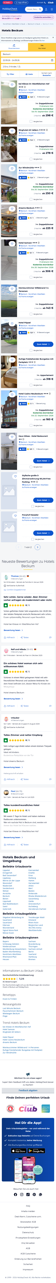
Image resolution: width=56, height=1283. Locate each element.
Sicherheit (28, 1264)
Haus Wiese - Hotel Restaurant (33, 436)
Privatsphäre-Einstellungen (28, 1238)
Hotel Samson (25, 243)
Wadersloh (7, 885)
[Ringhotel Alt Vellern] (9, 144)
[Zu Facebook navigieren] (15, 1194)
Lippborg (7, 878)
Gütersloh (7, 909)
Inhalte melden (28, 1211)
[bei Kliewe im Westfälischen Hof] (9, 102)
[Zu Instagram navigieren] (22, 1194)
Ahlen (31, 885)
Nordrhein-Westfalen (12, 954)
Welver (6, 891)
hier (43, 40)
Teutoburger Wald (36, 917)
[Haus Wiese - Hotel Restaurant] (9, 451)
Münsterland (8, 927)
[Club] (17, 18)
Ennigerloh (7, 873)
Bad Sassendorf (9, 875)
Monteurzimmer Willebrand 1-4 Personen (21, 1047)
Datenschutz (28, 1232)
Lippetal (6, 870)
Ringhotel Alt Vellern (29, 130)
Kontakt (40, 2)
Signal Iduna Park (10, 930)
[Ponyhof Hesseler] (9, 527)
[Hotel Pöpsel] (9, 336)
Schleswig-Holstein (11, 944)
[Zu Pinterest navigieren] (34, 1194)
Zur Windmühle (26, 168)
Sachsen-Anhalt (35, 949)
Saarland (32, 954)
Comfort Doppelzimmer (16, 590)
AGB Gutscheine (28, 1254)
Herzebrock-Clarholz (37, 909)
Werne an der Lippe (11, 880)
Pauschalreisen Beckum (13, 1011)
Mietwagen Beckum (11, 1013)
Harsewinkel (34, 883)
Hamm (31, 880)
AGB (28, 1248)
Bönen (5, 898)
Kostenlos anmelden (42, 17)
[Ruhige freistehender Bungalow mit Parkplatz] (9, 372)
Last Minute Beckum (11, 1008)
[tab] (14, 47)
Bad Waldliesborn (10, 904)
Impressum (28, 1269)
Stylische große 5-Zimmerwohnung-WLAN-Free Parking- (36, 478)
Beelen (32, 891)
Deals (7, 2)
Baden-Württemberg (12, 951)
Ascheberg (33, 906)
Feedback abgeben (28, 1090)
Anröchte (7, 893)
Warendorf (7, 883)
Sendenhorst (8, 888)
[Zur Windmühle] (9, 183)
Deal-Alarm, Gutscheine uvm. (28, 1216)
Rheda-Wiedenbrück (37, 896)
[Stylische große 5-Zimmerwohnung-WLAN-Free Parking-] (9, 490)
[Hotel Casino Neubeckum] (9, 409)
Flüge (5, 1016)
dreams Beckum (27, 208)
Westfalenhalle (35, 930)
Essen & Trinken (10, 999)
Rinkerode (33, 893)
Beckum (6, 896)
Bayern (6, 941)
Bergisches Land (36, 925)
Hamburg (33, 957)
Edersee (6, 925)
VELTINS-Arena (35, 927)
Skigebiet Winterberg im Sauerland (13, 918)
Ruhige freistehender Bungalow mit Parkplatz (22, 1050)
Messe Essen (8, 933)
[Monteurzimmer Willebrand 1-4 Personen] (9, 301)
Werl (31, 888)
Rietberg (32, 878)
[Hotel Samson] (9, 259)
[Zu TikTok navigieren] (28, 1194)
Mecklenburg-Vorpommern (14, 949)
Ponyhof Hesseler (30, 515)
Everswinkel (34, 870)
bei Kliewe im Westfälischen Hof (34, 84)
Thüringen (33, 946)
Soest (5, 906)
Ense (31, 875)
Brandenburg (34, 944)
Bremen (32, 959)
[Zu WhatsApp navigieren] (40, 1194)
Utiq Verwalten (28, 1243)
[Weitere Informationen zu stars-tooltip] (24, 87)
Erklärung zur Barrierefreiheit (28, 1259)
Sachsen (32, 941)
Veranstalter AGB (28, 1222)
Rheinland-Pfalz (10, 957)
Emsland (32, 920)
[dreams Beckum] (9, 221)
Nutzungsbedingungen (28, 1227)
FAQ (28, 1206)
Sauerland (7, 922)
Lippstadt (7, 901)
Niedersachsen (9, 946)
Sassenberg (34, 898)
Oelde (31, 901)
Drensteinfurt (34, 904)
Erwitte (32, 873)
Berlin (31, 951)
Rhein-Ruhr (34, 922)
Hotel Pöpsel (25, 323)
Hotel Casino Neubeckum (31, 394)
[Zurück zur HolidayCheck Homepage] (10, 9)
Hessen (6, 959)
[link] (46, 9)
